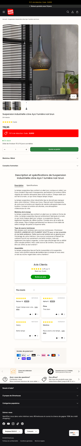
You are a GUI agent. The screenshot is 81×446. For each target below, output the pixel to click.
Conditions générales (26, 441)
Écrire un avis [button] (40, 277)
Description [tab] (19, 185)
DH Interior (6, 117)
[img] (21, 298)
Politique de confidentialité (10, 441)
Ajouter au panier (54, 149)
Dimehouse (10, 438)
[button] (77, 12)
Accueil (5, 19)
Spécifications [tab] (32, 185)
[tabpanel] (40, 222)
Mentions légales (40, 441)
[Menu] (77, 431)
